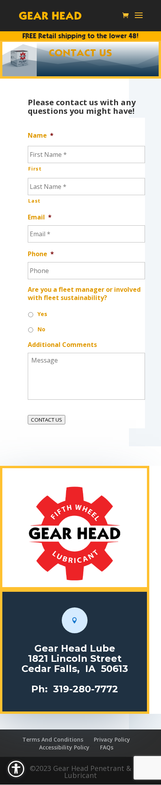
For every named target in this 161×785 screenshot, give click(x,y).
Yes (42, 314)
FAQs (106, 747)
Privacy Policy (112, 739)
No (41, 329)
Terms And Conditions (52, 739)
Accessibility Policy (64, 747)
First (34, 168)
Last (34, 200)
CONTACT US (46, 419)
